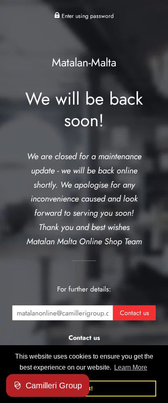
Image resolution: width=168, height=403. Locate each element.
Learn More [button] (130, 367)
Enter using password (87, 16)
